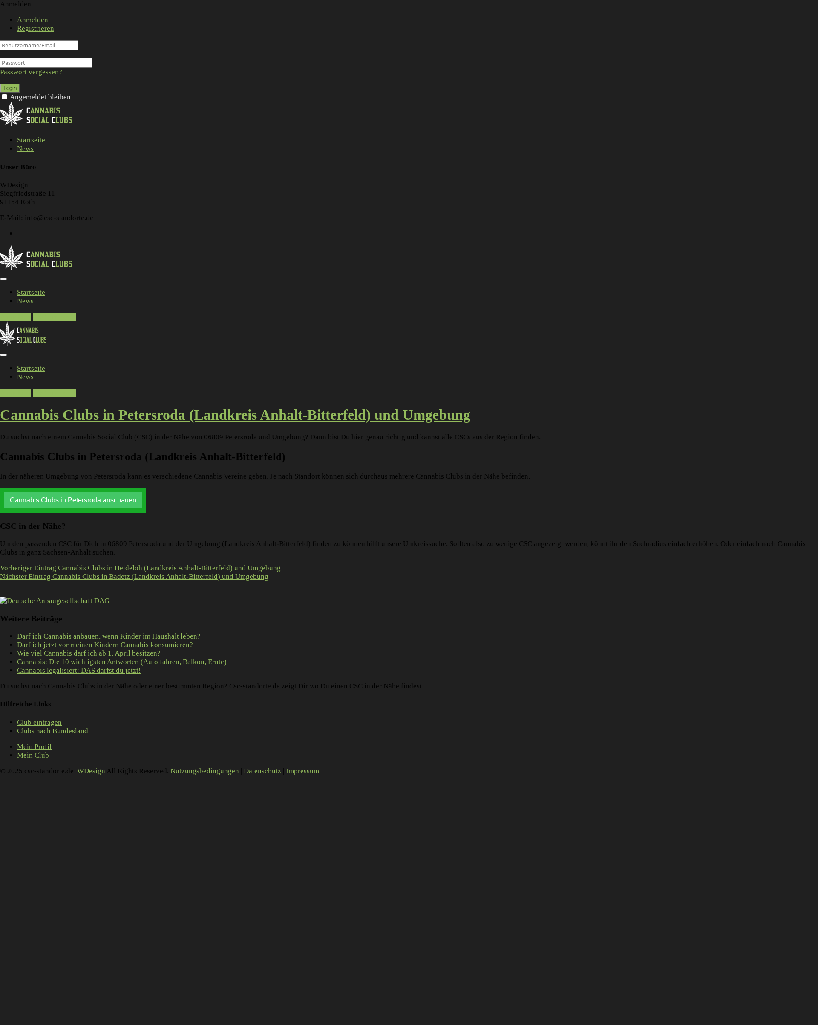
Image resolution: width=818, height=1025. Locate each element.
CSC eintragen (54, 317)
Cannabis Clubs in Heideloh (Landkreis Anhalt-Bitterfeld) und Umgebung (140, 568)
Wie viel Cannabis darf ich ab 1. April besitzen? (89, 653)
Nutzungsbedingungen (204, 771)
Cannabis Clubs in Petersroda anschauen (73, 500)
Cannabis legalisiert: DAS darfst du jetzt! (79, 670)
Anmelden (32, 20)
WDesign (91, 771)
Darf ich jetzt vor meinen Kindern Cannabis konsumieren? (105, 645)
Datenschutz (262, 771)
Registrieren (35, 28)
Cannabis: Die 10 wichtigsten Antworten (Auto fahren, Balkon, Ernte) (122, 662)
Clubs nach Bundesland (52, 731)
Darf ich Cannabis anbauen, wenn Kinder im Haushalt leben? (109, 636)
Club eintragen (39, 722)
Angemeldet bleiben (40, 97)
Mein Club (33, 755)
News (25, 149)
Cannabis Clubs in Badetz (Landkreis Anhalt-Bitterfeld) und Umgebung (134, 576)
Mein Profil (34, 747)
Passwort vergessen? (31, 72)
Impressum (302, 771)
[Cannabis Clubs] (40, 124)
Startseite (31, 140)
